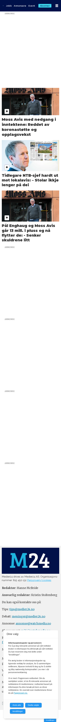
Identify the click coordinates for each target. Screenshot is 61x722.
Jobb (9, 5)
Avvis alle (17, 705)
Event (31, 5)
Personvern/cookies (39, 580)
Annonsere (20, 5)
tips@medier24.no (21, 609)
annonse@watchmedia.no (33, 623)
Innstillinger (50, 720)
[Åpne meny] (56, 6)
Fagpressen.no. (21, 693)
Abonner (45, 5)
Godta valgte (33, 705)
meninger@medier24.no (28, 616)
